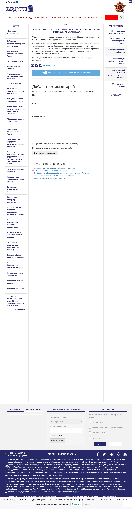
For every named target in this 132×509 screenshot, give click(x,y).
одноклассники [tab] (33, 409)
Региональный (98, 433)
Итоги (115, 444)
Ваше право (112, 18)
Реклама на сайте (66, 454)
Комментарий (38, 116)
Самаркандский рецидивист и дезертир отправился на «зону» (116, 73)
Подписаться (57, 440)
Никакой (96, 438)
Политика (56, 18)
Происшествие (78, 18)
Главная (50, 454)
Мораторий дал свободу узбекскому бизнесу (15, 179)
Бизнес (66, 18)
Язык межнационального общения (107, 428)
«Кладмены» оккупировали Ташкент (49, 178)
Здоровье (92, 18)
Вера (48, 18)
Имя (34, 95)
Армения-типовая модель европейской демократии (56, 168)
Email (34, 104)
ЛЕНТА (66, 25)
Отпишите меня (59, 436)
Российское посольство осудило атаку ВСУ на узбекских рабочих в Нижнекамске (15, 301)
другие (77, 492)
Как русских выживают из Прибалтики (12, 189)
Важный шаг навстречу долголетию (12, 199)
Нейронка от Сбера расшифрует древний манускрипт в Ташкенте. (62, 173)
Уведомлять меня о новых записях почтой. (52, 148)
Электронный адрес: (59, 426)
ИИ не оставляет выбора (118, 85)
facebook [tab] (15, 409)
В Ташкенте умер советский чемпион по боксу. (15, 235)
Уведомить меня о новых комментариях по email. (54, 144)
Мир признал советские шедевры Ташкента (15, 53)
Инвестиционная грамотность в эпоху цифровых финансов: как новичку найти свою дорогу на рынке (116, 37)
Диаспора (14, 18)
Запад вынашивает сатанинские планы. (51, 170)
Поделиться (49, 66)
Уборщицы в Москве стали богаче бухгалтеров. (54, 176)
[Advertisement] (20, 338)
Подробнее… (90, 504)
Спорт (102, 18)
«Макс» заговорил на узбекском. (116, 51)
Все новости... (21, 309)
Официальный (99, 422)
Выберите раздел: (58, 417)
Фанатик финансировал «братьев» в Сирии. (15, 265)
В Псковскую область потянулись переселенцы (16, 43)
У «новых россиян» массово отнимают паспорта (15, 76)
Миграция (39, 18)
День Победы (26, 18)
